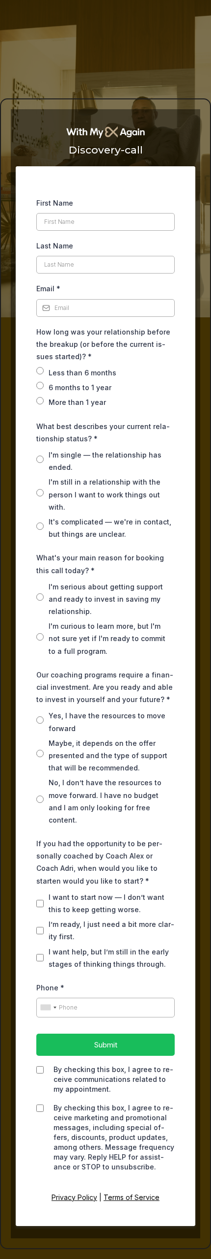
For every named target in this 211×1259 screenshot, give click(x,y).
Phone (50, 987)
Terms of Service (131, 1197)
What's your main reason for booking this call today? (100, 563)
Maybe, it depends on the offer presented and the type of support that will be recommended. (108, 755)
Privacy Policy (74, 1197)
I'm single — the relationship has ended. (105, 461)
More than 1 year (77, 402)
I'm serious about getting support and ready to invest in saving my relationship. (106, 599)
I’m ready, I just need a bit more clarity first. (111, 930)
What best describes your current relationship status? (103, 432)
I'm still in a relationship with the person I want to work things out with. (104, 494)
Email (48, 288)
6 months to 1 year (80, 387)
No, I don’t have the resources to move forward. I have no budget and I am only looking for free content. (105, 801)
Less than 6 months (82, 372)
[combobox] (48, 1007)
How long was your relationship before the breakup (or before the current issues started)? (103, 344)
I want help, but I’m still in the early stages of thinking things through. (109, 958)
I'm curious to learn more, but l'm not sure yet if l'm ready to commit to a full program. (107, 638)
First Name (54, 203)
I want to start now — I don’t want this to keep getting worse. (106, 903)
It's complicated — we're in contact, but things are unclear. (110, 528)
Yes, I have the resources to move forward (107, 721)
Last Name (54, 246)
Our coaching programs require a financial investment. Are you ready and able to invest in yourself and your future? (104, 687)
